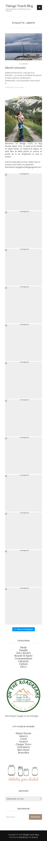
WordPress (23, 837)
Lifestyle (23, 661)
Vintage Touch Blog (19, 6)
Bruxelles (23, 752)
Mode (25, 64)
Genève (23, 741)
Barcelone (23, 749)
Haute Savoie (23, 733)
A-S (20, 64)
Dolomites (23, 747)
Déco (23, 666)
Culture (23, 663)
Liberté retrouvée (15, 67)
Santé (29, 655)
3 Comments (19, 87)
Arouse (35, 837)
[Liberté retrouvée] (23, 48)
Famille (23, 650)
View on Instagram (25, 629)
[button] (23, 191)
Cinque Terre (23, 744)
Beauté (19, 655)
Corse (23, 738)
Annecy (23, 736)
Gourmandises (23, 658)
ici (39, 162)
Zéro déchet (23, 652)
